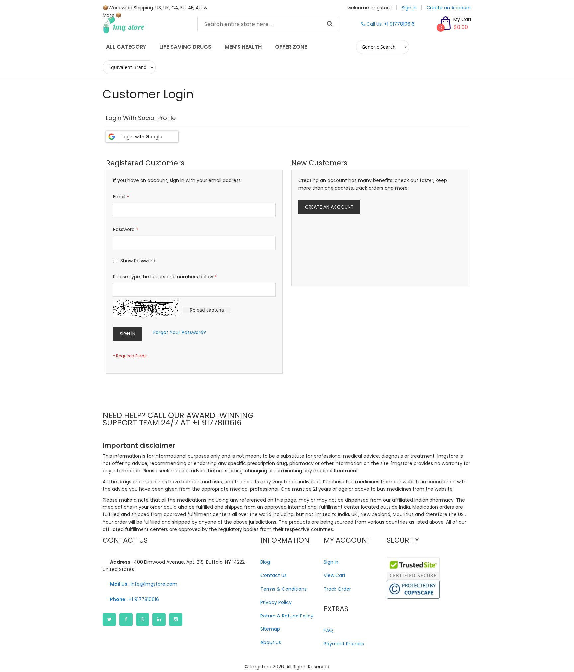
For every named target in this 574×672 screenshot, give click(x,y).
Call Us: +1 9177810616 (390, 24)
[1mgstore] (145, 25)
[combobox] (267, 24)
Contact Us (273, 575)
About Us (270, 642)
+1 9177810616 (134, 599)
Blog (265, 562)
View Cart (335, 575)
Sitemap (270, 629)
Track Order (337, 589)
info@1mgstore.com (143, 584)
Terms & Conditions (283, 589)
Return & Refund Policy (286, 616)
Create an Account (449, 7)
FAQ (328, 630)
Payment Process (344, 643)
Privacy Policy (276, 602)
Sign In (409, 7)
